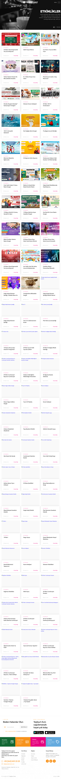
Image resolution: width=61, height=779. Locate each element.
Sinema (22, 758)
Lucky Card (23, 764)
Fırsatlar (23, 762)
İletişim (32, 756)
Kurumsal (33, 754)
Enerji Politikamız (34, 760)
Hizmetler (23, 754)
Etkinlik (22, 760)
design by (56, 776)
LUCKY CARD (6, 2)
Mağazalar (23, 756)
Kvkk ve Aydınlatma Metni (10, 731)
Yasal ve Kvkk (34, 758)
